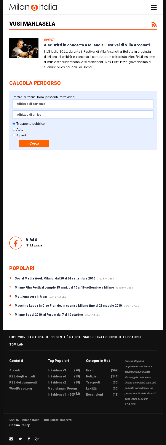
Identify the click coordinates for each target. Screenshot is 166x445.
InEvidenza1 (57, 394)
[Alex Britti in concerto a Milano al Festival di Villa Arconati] (23, 52)
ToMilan (16, 344)
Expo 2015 (17, 337)
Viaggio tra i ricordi (100, 337)
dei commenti (23, 382)
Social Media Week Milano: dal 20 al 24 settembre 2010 (55, 278)
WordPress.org (20, 388)
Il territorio (130, 337)
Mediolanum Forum (62, 388)
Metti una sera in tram (31, 296)
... (94, 67)
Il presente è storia (63, 337)
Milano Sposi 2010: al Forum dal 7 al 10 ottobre (49, 314)
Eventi (49, 40)
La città (91, 388)
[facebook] (29, 439)
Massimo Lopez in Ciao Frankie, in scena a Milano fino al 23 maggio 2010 (68, 305)
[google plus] (37, 439)
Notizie (91, 376)
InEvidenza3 (57, 370)
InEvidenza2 (57, 382)
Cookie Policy (19, 425)
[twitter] (20, 439)
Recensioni (94, 394)
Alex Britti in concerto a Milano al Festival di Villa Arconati (97, 45)
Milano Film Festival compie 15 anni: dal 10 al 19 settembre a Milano (64, 287)
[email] (11, 439)
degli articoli (22, 376)
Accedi (14, 370)
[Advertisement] (83, 193)
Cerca (34, 143)
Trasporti (93, 382)
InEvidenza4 (57, 376)
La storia (36, 337)
